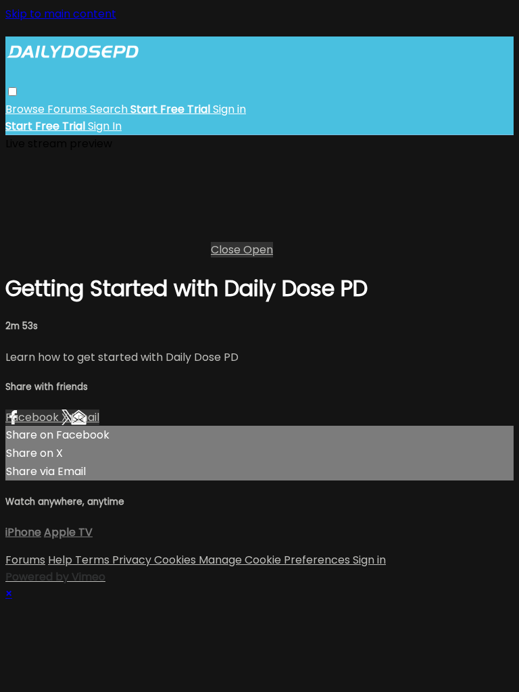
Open (258, 249)
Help (61, 560)
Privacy (133, 560)
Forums (68, 109)
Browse (26, 109)
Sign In (105, 126)
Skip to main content (60, 14)
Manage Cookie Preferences (276, 560)
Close (227, 249)
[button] (12, 91)
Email (85, 417)
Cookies (176, 560)
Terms (93, 560)
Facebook (33, 417)
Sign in (229, 109)
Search (110, 109)
